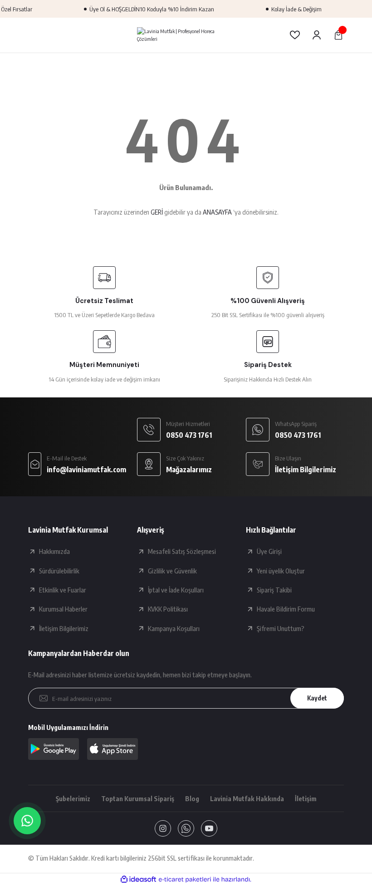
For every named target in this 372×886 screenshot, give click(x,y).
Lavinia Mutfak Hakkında (247, 798)
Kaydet (317, 698)
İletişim (306, 798)
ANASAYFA (217, 212)
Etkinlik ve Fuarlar (62, 590)
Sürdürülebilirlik (59, 571)
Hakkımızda (54, 551)
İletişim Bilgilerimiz (63, 628)
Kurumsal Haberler (63, 609)
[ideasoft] (138, 880)
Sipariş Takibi (274, 590)
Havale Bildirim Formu (286, 609)
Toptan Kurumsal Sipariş (137, 798)
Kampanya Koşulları (174, 628)
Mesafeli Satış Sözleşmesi (182, 551)
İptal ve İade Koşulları (176, 590)
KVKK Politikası (168, 609)
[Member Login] (316, 34)
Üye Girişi (269, 551)
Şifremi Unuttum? (280, 628)
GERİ (157, 212)
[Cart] (338, 34)
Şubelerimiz (73, 798)
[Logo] (186, 35)
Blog (192, 798)
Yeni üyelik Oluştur (281, 571)
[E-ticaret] (184, 879)
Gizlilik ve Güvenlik (172, 571)
